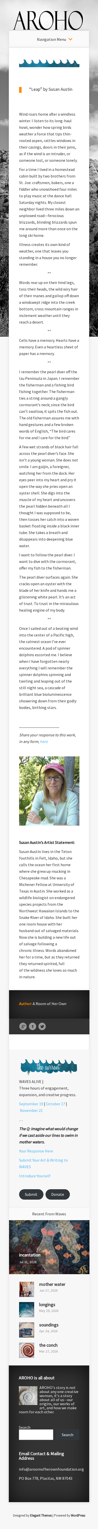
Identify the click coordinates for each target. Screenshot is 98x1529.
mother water (52, 1284)
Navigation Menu (51, 39)
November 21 (31, 1110)
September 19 (31, 1103)
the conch (48, 1345)
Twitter (42, 1027)
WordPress (78, 1515)
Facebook (32, 1027)
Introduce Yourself (35, 1175)
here (44, 741)
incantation (29, 1255)
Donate (57, 1194)
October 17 (55, 1103)
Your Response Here (36, 1150)
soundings (49, 1325)
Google (23, 1027)
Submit (31, 1194)
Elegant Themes (41, 1515)
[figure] (49, 915)
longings (47, 1304)
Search (24, 1427)
